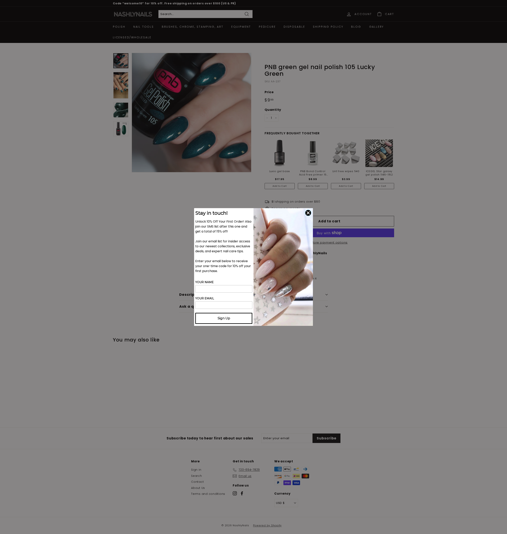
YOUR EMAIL (204, 298)
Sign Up (224, 318)
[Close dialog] (308, 213)
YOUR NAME (204, 282)
